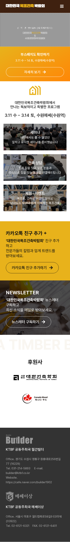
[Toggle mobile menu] (62, 6)
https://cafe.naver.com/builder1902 (29, 482)
